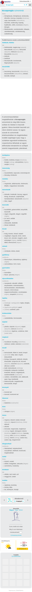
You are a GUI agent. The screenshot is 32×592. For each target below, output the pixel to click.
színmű (4, 246)
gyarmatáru (6, 268)
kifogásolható (6, 444)
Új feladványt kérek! (16, 535)
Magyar (11, 510)
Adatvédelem (19, 590)
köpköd (4, 322)
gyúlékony (5, 255)
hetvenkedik (6, 189)
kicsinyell (5, 387)
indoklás (5, 179)
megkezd (5, 337)
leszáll (4, 348)
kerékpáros (6, 155)
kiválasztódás (6, 313)
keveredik (5, 205)
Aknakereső (19, 498)
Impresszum (12, 590)
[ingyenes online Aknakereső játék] (9, 500)
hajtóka (4, 298)
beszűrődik (6, 66)
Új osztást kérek (16, 556)
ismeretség (6, 168)
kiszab (4, 229)
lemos (4, 415)
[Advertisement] (16, 96)
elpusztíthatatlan (7, 278)
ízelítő (4, 456)
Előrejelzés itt (22, 548)
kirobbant (5, 469)
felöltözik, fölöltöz (8, 42)
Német (21, 510)
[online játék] (19, 501)
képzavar (5, 398)
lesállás (4, 480)
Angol (16, 510)
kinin (4, 406)
